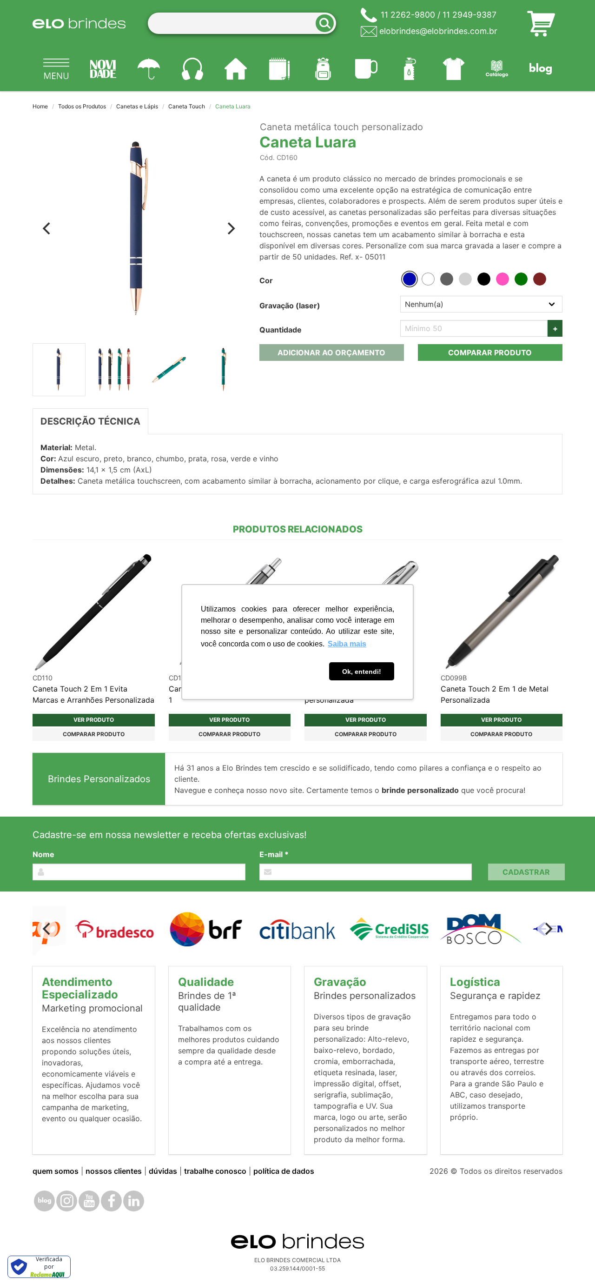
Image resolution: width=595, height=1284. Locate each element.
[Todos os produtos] (56, 69)
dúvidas (163, 1171)
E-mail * (274, 854)
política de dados (283, 1171)
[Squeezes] (410, 69)
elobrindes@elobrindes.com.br (438, 31)
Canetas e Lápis (137, 106)
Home (40, 106)
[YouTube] (89, 1201)
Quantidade (280, 329)
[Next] (230, 228)
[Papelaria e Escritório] (279, 69)
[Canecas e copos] (367, 69)
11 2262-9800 (408, 15)
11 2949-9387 (469, 15)
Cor (266, 280)
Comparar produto (490, 352)
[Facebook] (111, 1201)
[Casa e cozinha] (236, 69)
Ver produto (93, 719)
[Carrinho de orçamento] (541, 23)
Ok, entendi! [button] (361, 671)
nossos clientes (114, 1171)
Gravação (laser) (289, 305)
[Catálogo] (497, 69)
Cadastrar (526, 872)
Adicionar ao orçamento (331, 352)
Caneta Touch (186, 106)
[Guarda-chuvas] (149, 69)
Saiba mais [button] (347, 644)
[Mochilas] (323, 69)
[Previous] (47, 228)
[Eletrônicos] (192, 69)
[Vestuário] (454, 69)
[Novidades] (103, 69)
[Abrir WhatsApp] (572, 1260)
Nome (43, 854)
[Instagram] (66, 1201)
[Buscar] (327, 23)
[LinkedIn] (133, 1201)
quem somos (56, 1171)
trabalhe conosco (215, 1171)
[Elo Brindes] (79, 23)
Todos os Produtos (82, 106)
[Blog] (540, 69)
